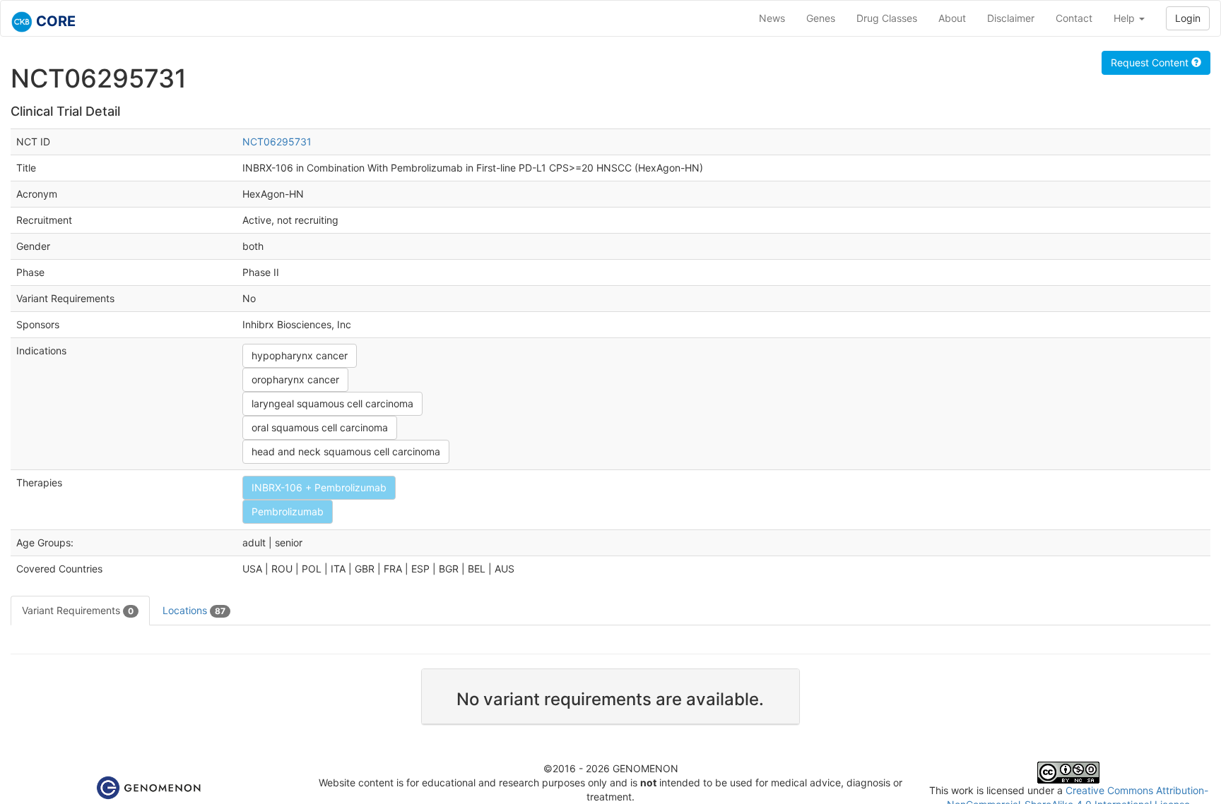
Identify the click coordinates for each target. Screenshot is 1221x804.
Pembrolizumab (288, 511)
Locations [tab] (194, 610)
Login (1188, 18)
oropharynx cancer (295, 379)
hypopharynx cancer (300, 355)
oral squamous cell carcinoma (320, 427)
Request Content (1151, 62)
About (952, 18)
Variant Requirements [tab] (78, 610)
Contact (1074, 18)
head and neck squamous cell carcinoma (346, 451)
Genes (820, 18)
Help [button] (1126, 18)
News (772, 18)
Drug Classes (886, 18)
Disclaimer (1010, 18)
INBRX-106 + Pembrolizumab (319, 487)
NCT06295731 (277, 142)
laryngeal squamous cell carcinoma (332, 403)
